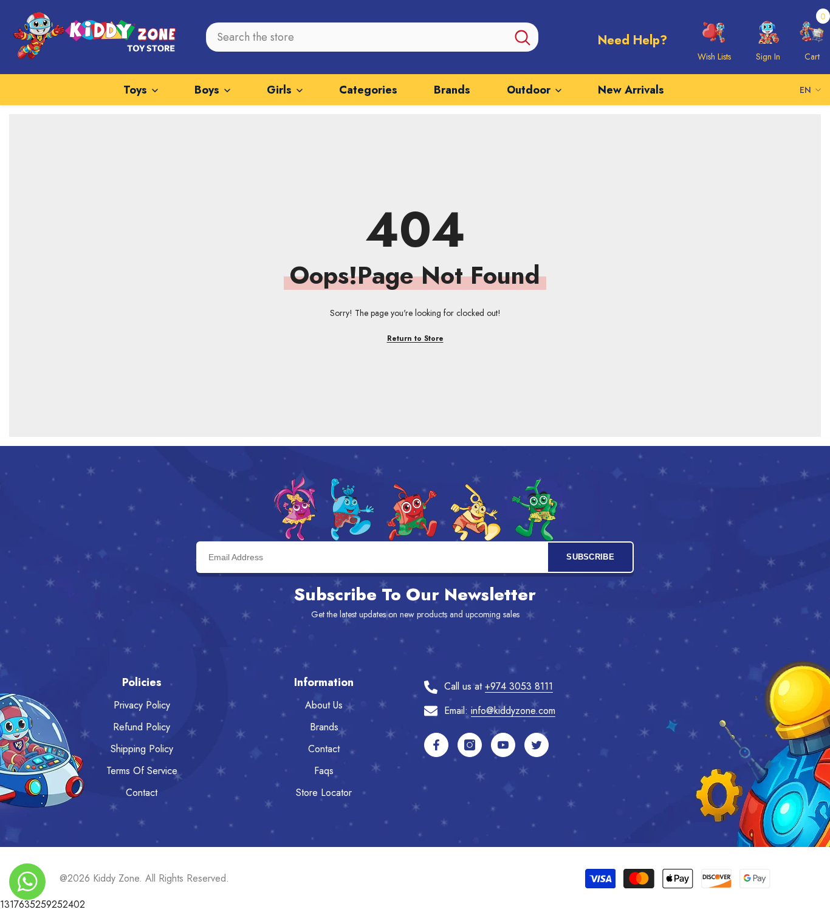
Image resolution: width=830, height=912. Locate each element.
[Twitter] (536, 745)
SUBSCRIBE (590, 556)
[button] (812, 37)
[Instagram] (470, 745)
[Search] (372, 37)
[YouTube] (503, 745)
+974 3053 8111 (519, 686)
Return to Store (415, 338)
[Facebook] (436, 745)
